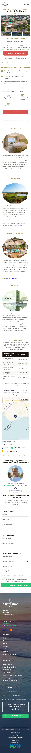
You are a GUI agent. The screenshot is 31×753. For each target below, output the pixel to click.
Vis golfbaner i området (9, 441)
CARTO (27, 439)
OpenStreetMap (22, 439)
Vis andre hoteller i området (10, 444)
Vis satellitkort (24, 399)
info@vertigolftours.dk (12, 625)
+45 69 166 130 (8, 623)
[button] (15, 416)
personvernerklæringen (21, 699)
